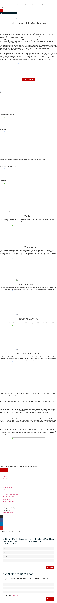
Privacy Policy (31, 563)
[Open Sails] (4, 5)
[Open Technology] (14, 5)
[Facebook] (1, 520)
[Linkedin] (1, 524)
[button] (8, 13)
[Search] (1, 10)
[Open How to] (22, 5)
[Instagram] (1, 516)
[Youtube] (1, 528)
